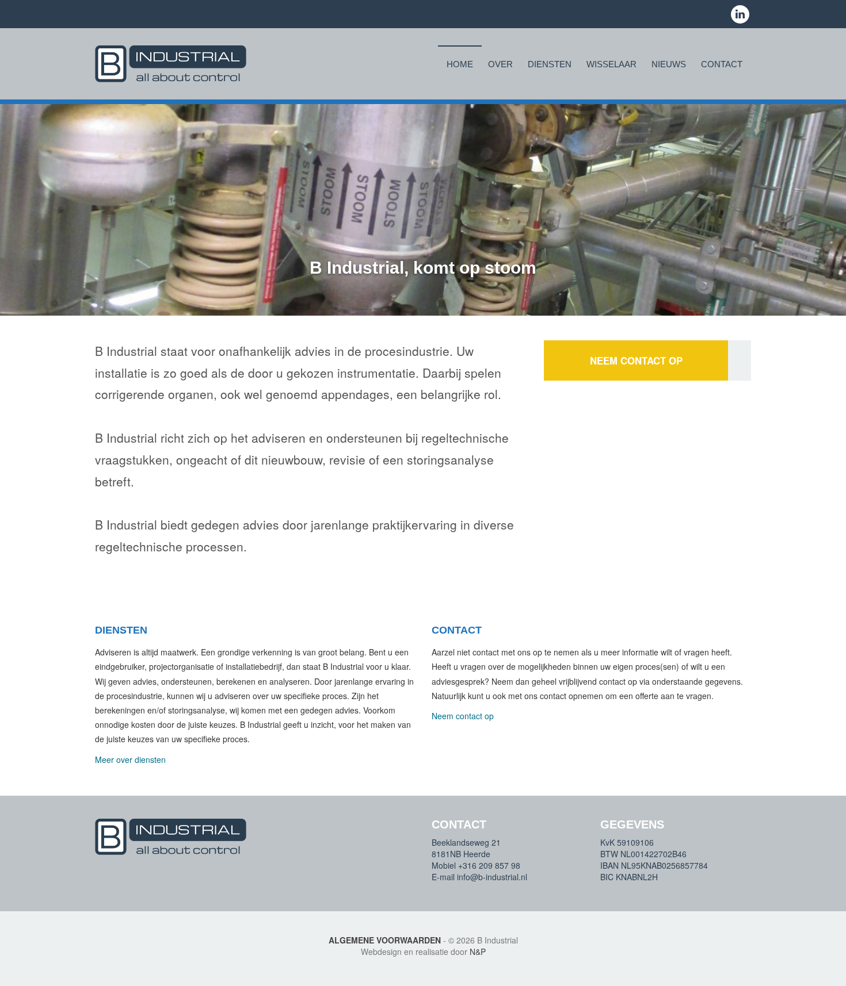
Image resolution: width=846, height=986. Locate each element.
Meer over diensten (130, 759)
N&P (478, 951)
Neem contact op (636, 360)
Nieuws (668, 64)
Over (500, 64)
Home (460, 64)
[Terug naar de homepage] (170, 63)
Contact (721, 64)
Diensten (549, 64)
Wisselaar (611, 64)
